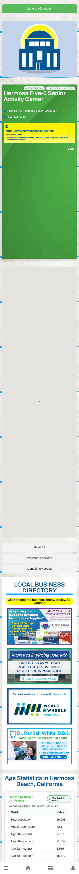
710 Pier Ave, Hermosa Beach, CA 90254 (32, 110)
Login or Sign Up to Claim (60, 88)
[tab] (39, 8)
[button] (6, 868)
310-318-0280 (17, 116)
